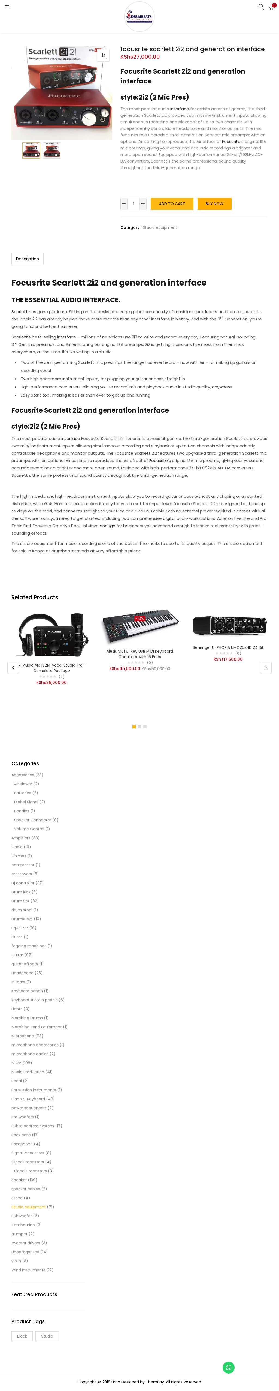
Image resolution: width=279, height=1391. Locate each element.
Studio (47, 1336)
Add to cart (172, 203)
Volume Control (29, 829)
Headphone (22, 973)
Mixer (16, 1063)
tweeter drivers (25, 1243)
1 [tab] (134, 726)
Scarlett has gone (29, 311)
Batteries (22, 793)
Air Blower (23, 784)
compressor (22, 865)
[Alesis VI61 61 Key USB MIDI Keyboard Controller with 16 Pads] (139, 627)
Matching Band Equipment (36, 1027)
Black (22, 1336)
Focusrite (231, 141)
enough (107, 526)
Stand (17, 1198)
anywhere (222, 387)
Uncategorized (25, 1252)
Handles (21, 811)
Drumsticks (22, 919)
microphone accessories (35, 1045)
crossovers (21, 874)
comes (243, 511)
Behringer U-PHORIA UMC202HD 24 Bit (228, 647)
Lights (16, 1009)
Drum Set (20, 901)
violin (16, 1261)
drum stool (21, 910)
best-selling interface (54, 337)
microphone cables (29, 1054)
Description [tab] (27, 259)
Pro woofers (22, 1117)
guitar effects (24, 964)
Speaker (19, 1180)
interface (179, 109)
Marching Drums (27, 1018)
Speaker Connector (32, 820)
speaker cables (25, 1189)
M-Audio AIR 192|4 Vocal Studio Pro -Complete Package (51, 667)
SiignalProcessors (27, 1162)
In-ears (18, 982)
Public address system (32, 1126)
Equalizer (19, 928)
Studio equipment (160, 227)
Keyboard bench (27, 991)
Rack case (21, 1135)
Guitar (17, 955)
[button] (271, 7)
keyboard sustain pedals (34, 1000)
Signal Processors (27, 1153)
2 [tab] (139, 726)
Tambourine (23, 1225)
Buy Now (214, 203)
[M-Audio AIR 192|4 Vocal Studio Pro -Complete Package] (51, 634)
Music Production (27, 1072)
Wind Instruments (28, 1270)
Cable (17, 847)
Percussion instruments (33, 1090)
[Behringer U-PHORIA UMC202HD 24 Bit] (228, 625)
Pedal (16, 1081)
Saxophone (22, 1144)
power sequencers (29, 1108)
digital (169, 518)
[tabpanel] (51, 663)
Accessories (22, 775)
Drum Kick (21, 892)
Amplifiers (20, 838)
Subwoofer (21, 1216)
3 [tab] (145, 726)
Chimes (18, 856)
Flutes (17, 937)
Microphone (22, 1036)
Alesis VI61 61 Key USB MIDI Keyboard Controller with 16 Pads (140, 654)
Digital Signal (26, 802)
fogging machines (28, 946)
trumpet (19, 1234)
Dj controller (22, 883)
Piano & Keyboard (28, 1099)
